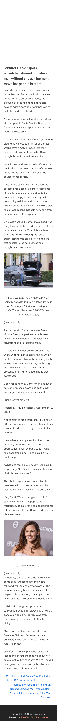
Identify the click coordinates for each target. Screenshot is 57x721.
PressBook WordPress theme (34, 717)
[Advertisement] (28, 30)
